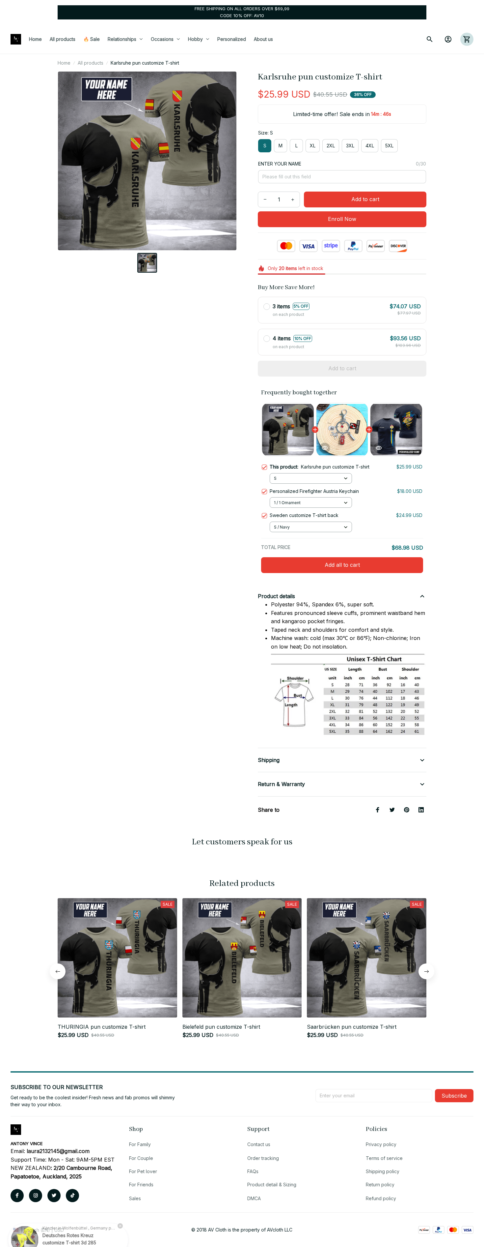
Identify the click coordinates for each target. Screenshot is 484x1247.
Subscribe (454, 1095)
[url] (58, 1151)
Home (64, 63)
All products (90, 63)
